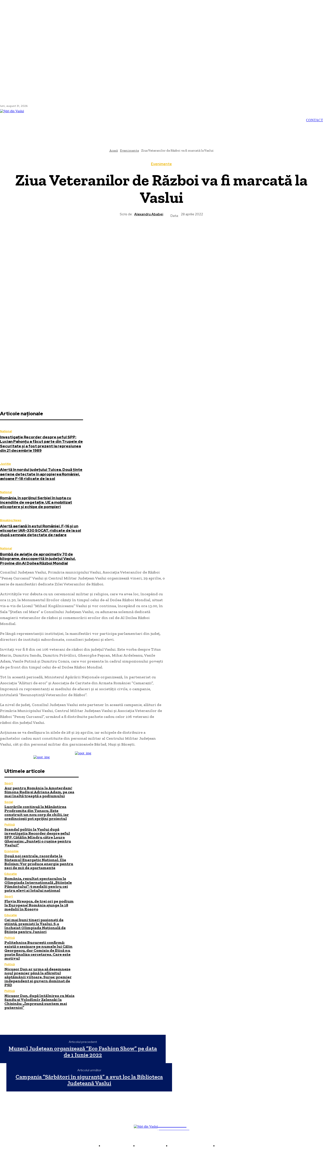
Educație (10, 873)
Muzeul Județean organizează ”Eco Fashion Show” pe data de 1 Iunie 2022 (83, 1051)
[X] (145, 233)
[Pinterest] (161, 233)
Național (6, 431)
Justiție (5, 464)
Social (8, 802)
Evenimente (161, 164)
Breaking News (10, 520)
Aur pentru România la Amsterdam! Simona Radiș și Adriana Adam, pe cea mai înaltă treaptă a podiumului (39, 792)
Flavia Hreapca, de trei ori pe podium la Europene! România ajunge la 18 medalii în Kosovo (39, 905)
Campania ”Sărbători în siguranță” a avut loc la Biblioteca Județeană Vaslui (89, 1080)
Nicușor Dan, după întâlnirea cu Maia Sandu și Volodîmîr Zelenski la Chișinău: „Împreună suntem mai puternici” (39, 1001)
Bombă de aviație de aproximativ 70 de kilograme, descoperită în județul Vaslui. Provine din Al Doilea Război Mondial (38, 559)
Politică (9, 824)
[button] (236, 120)
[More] (193, 233)
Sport (8, 783)
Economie (11, 851)
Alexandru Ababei (148, 214)
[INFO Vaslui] (17, 120)
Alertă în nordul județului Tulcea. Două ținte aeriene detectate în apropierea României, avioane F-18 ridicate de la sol (41, 474)
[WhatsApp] (177, 233)
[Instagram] (40, 106)
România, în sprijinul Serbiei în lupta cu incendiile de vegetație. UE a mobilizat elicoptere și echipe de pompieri (36, 502)
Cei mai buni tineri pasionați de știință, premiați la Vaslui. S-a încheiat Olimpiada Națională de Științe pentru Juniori (35, 925)
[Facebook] (34, 106)
